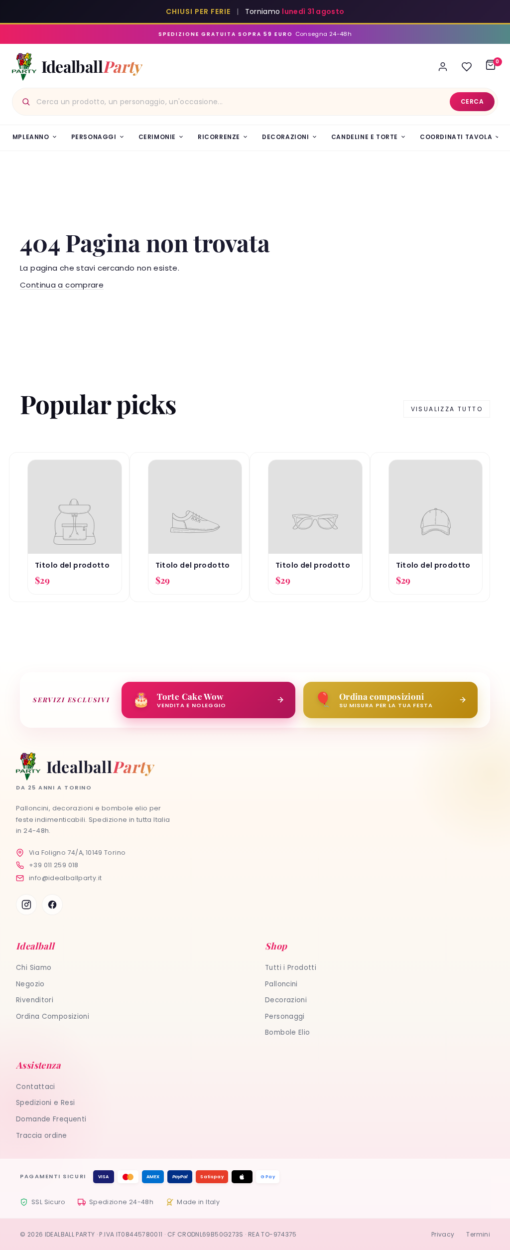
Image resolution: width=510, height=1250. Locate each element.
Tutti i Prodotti (290, 967)
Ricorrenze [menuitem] (219, 137)
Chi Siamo (33, 967)
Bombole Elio (287, 1032)
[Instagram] (26, 904)
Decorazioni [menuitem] (285, 137)
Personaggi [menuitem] (94, 137)
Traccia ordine (41, 1135)
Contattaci (35, 1087)
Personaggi (285, 1016)
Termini (478, 1234)
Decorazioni (286, 1000)
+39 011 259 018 (54, 865)
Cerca (472, 101)
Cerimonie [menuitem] (157, 137)
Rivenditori (34, 1000)
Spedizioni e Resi (45, 1102)
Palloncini (281, 984)
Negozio (30, 984)
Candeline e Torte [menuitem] (364, 137)
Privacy (443, 1234)
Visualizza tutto (447, 409)
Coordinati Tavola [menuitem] (456, 137)
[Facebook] (52, 904)
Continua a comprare (62, 285)
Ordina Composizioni (52, 1016)
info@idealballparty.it (65, 878)
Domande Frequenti (51, 1119)
